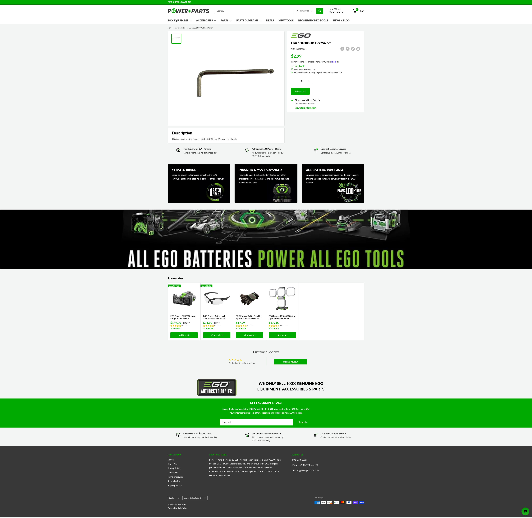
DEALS (270, 20)
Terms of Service (175, 477)
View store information (305, 108)
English (172, 498)
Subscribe (303, 422)
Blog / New (173, 464)
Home (170, 28)
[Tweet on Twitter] (353, 49)
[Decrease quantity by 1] (294, 81)
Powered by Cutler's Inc (177, 508)
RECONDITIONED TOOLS (313, 20)
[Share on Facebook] (342, 49)
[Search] (319, 11)
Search (171, 459)
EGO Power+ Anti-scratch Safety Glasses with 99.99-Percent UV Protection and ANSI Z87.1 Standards (214, 317)
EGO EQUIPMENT (178, 20)
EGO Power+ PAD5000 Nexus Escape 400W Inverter (183, 317)
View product (217, 335)
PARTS (224, 20)
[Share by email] (358, 49)
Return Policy (174, 481)
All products (180, 28)
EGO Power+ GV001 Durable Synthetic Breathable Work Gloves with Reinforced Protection (248, 317)
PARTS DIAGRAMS (247, 20)
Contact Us (173, 472)
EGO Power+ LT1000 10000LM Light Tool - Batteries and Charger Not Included (282, 317)
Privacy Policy (174, 468)
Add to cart (300, 91)
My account (335, 12)
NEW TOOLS (286, 20)
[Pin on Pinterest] (348, 49)
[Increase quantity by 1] (309, 81)
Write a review (290, 361)
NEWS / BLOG (341, 20)
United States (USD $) (192, 498)
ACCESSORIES (204, 20)
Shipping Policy (175, 485)
